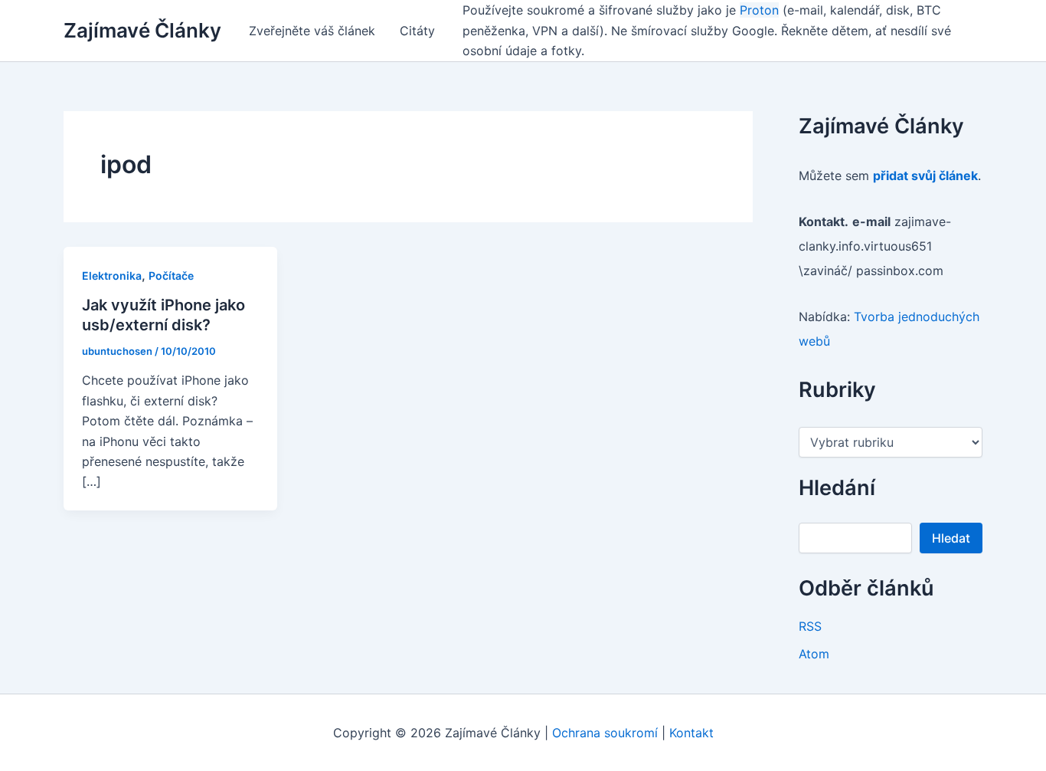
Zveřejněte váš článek (312, 30)
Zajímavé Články (142, 30)
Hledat (951, 538)
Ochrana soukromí (605, 732)
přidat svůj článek (925, 175)
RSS (810, 626)
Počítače (171, 275)
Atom (814, 653)
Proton (759, 10)
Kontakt (691, 732)
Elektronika (112, 275)
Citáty (417, 30)
